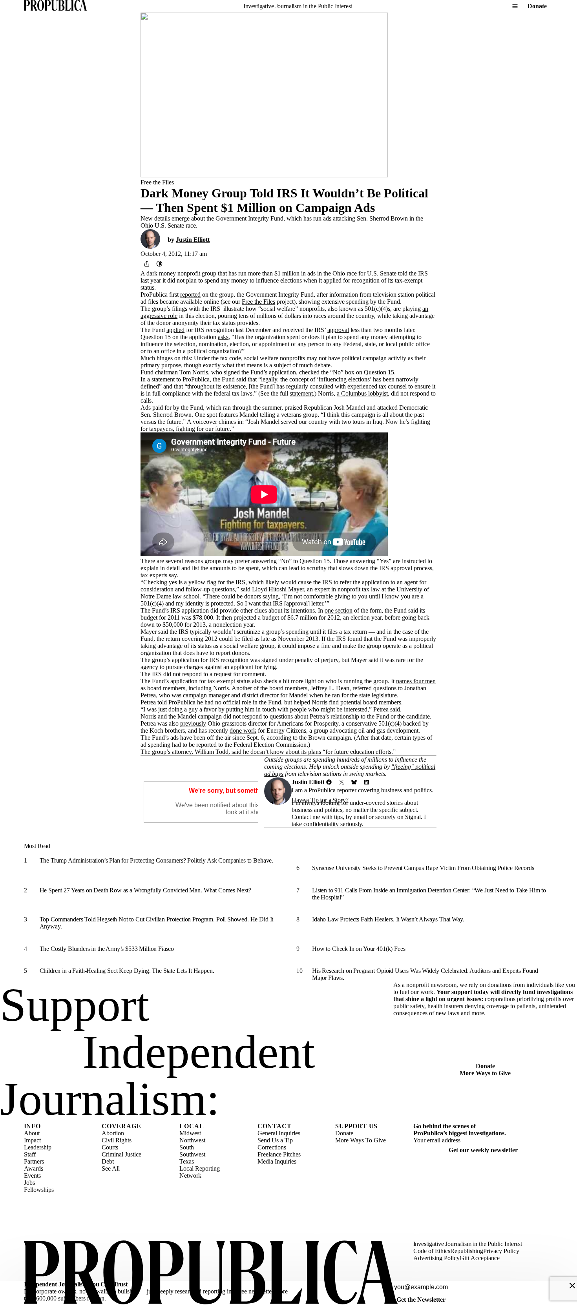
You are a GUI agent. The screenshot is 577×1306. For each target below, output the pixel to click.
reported (190, 294)
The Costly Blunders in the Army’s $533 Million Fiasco (107, 948)
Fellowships (39, 1189)
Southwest (192, 1154)
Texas (186, 1161)
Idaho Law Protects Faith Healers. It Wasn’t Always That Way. (388, 919)
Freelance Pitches (279, 1154)
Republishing (466, 1251)
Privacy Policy (501, 1251)
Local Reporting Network (199, 1172)
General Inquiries (278, 1133)
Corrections (271, 1147)
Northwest (192, 1140)
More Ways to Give (485, 1073)
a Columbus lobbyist (362, 393)
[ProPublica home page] (211, 1273)
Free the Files (157, 182)
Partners (34, 1161)
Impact (32, 1140)
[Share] (147, 263)
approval (338, 329)
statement (301, 393)
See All (111, 1168)
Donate (537, 6)
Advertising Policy (436, 1258)
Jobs (29, 1182)
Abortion (113, 1133)
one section (338, 610)
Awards (33, 1168)
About (32, 1133)
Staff (30, 1154)
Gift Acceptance (480, 1258)
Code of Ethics (431, 1251)
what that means (242, 365)
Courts (110, 1147)
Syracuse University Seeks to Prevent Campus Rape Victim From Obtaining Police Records (423, 868)
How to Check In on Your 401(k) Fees (358, 948)
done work (243, 730)
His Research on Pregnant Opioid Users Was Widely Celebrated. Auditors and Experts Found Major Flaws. (425, 974)
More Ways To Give (360, 1140)
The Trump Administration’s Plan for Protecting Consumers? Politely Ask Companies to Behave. (156, 860)
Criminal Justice (121, 1154)
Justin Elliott (193, 239)
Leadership (37, 1147)
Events (32, 1175)
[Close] (572, 1285)
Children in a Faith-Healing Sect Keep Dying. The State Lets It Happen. (127, 970)
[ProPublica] (55, 6)
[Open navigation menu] (515, 6)
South (186, 1147)
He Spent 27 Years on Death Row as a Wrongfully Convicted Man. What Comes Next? (146, 890)
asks (223, 337)
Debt (108, 1161)
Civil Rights (116, 1140)
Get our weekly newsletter (483, 1150)
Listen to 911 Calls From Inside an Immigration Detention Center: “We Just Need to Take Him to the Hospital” (429, 894)
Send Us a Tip (275, 1140)
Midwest (190, 1133)
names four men (416, 681)
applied (175, 329)
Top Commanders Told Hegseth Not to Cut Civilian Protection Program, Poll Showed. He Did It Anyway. (157, 923)
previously (193, 723)
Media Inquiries (276, 1161)
